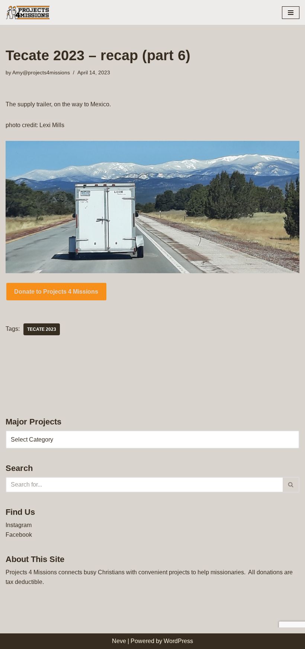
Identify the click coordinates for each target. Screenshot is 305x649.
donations (270, 572)
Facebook (19, 535)
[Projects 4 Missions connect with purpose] (28, 12)
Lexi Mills (51, 125)
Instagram (19, 525)
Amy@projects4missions (41, 72)
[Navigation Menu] (290, 12)
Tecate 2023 (41, 329)
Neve (119, 641)
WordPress (178, 641)
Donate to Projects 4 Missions (56, 291)
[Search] (291, 485)
